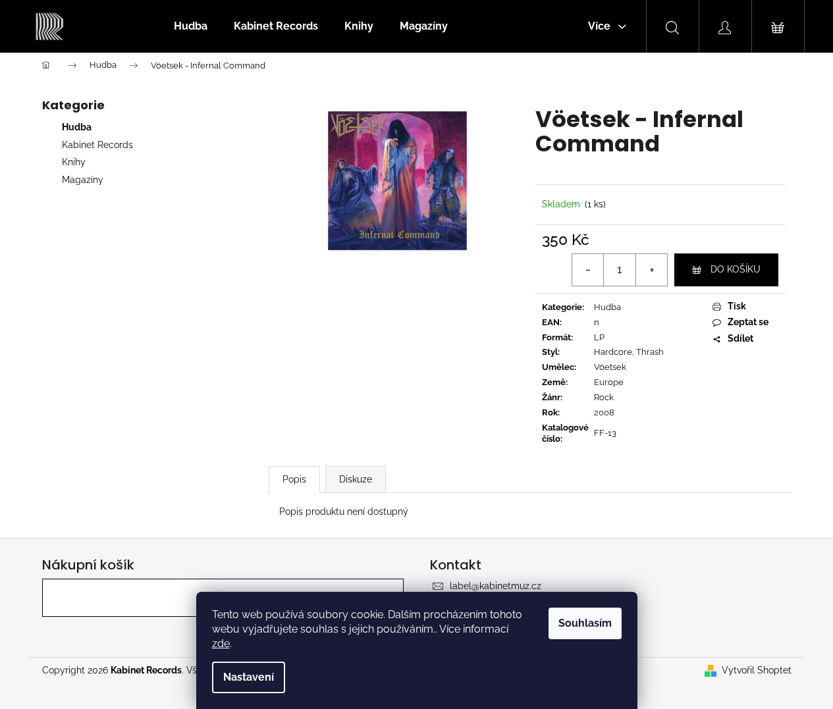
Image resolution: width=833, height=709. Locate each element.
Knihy (74, 162)
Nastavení (248, 677)
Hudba (77, 127)
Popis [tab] (294, 479)
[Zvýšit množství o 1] (651, 270)
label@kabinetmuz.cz (495, 586)
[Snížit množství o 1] (588, 270)
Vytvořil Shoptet (757, 670)
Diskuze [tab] (355, 479)
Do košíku (736, 269)
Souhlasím (585, 623)
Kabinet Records (97, 145)
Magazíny (82, 179)
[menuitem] (191, 26)
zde (221, 643)
